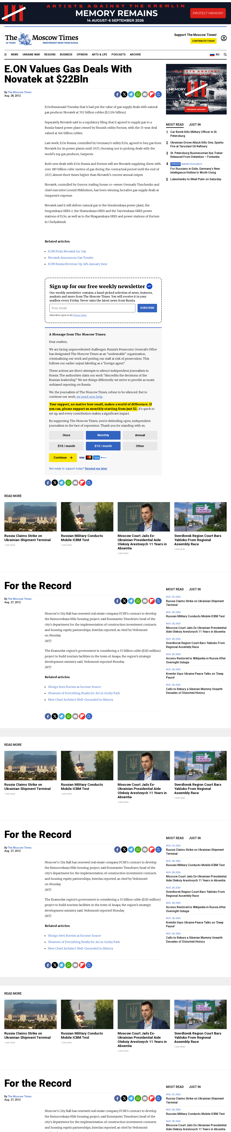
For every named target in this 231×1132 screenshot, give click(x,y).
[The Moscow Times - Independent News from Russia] (41, 38)
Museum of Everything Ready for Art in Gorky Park (84, 693)
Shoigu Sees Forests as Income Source (74, 687)
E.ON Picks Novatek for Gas (67, 251)
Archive (135, 54)
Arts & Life (99, 54)
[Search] (225, 54)
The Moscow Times (20, 92)
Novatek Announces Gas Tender (70, 257)
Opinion (82, 54)
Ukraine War (31, 54)
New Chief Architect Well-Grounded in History (80, 699)
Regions (50, 54)
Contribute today (203, 41)
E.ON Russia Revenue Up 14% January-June (77, 264)
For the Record (37, 586)
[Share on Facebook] (117, 94)
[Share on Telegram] (131, 94)
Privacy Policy (80, 315)
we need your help (89, 396)
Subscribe (147, 307)
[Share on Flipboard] (152, 94)
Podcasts (119, 54)
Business (66, 54)
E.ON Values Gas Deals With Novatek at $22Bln (68, 74)
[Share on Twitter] (124, 94)
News (14, 54)
